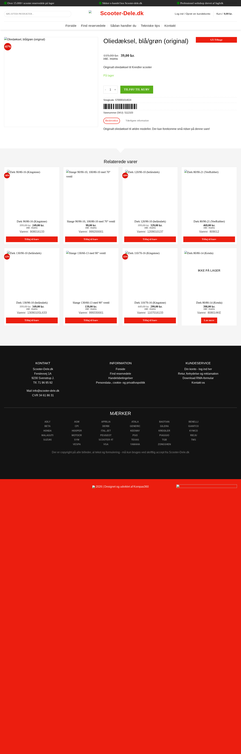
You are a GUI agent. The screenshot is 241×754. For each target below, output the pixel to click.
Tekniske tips (150, 25)
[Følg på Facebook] (8, 488)
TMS (193, 439)
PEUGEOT (106, 435)
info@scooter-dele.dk (46, 390)
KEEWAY (135, 430)
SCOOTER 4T (106, 439)
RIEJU (193, 435)
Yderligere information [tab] (137, 120)
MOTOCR (77, 435)
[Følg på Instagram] (16, 488)
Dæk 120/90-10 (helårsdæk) (150, 221)
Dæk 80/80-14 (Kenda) (209, 302)
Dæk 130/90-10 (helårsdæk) (32, 302)
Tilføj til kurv (137, 89)
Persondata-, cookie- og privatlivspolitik (120, 382)
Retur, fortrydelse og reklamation (198, 373)
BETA (47, 426)
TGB (164, 439)
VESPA (77, 444)
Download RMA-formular (198, 378)
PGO (135, 435)
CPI (77, 426)
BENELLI (193, 421)
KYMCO (193, 430)
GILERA (164, 426)
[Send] (68, 14)
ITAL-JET (106, 430)
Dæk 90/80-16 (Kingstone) (32, 221)
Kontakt (170, 25)
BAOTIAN (164, 421)
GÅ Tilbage (216, 40)
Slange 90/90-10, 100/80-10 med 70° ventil (91, 221)
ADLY (47, 421)
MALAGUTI (47, 435)
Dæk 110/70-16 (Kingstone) (150, 302)
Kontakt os (198, 382)
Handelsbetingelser (120, 378)
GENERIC (135, 426)
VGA (105, 444)
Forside (70, 25)
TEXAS (135, 439)
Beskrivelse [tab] (111, 120)
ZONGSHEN (164, 444)
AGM (76, 421)
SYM (76, 439)
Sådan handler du (123, 25)
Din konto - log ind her (198, 369)
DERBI (105, 426)
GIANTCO (193, 426)
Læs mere (209, 320)
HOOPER (77, 430)
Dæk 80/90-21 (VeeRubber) (209, 221)
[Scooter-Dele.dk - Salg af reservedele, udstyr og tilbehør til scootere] (120, 14)
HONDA (47, 430)
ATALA (135, 421)
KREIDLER (164, 430)
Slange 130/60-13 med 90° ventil (91, 302)
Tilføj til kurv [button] (32, 239)
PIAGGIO (164, 435)
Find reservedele (93, 25)
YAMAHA (135, 444)
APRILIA (105, 421)
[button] (226, 14)
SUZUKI (47, 439)
